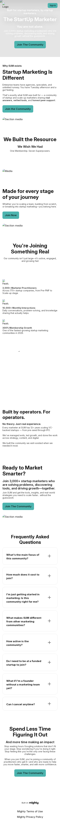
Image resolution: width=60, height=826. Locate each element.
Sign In (53, 5)
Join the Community (18, 108)
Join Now (11, 215)
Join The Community (30, 44)
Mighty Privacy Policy (30, 816)
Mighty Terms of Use (30, 811)
